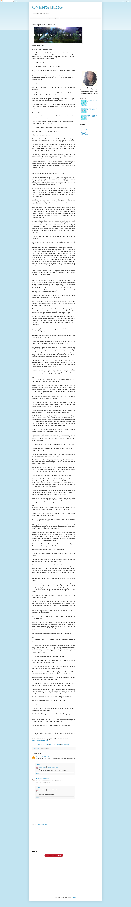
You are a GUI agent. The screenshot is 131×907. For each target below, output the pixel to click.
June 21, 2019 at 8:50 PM (45, 756)
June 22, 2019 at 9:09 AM (53, 767)
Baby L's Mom (42, 767)
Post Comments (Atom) (42, 824)
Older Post (73, 822)
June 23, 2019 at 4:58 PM (53, 789)
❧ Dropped (38, 18)
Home (32, 18)
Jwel (37, 778)
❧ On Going (47, 18)
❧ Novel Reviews (65, 18)
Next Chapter (65, 744)
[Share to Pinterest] (48, 748)
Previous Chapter (43, 744)
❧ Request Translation (76, 18)
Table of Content (55, 744)
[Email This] (42, 748)
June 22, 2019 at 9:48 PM (43, 778)
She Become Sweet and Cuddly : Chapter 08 (92, 116)
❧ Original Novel (88, 18)
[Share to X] (45, 748)
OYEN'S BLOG (47, 7)
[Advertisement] (53, 838)
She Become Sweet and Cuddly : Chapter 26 (92, 101)
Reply (37, 761)
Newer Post (35, 822)
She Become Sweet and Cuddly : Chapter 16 (92, 109)
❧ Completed (55, 18)
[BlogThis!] (43, 748)
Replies (38, 764)
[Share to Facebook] (46, 748)
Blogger (74, 897)
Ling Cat (37, 756)
